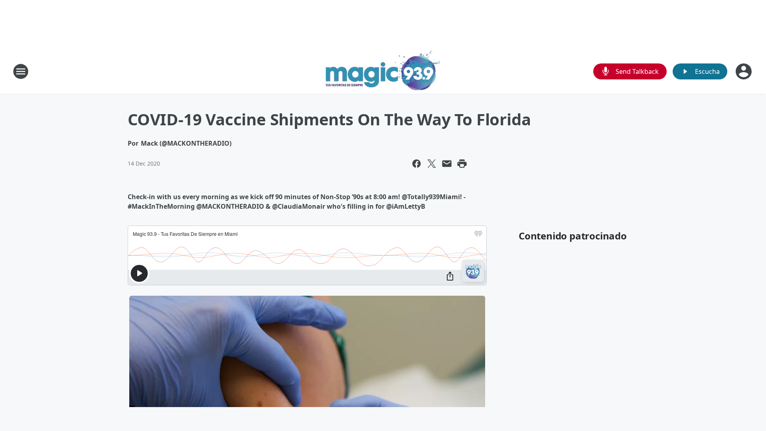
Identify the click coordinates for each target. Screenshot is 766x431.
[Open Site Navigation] (21, 71)
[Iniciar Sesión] (744, 71)
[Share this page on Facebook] (416, 163)
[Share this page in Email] (446, 163)
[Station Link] (383, 71)
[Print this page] (462, 163)
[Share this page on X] (431, 163)
